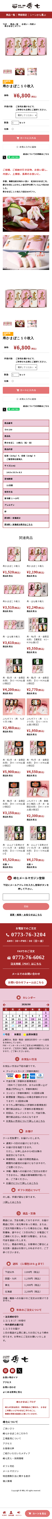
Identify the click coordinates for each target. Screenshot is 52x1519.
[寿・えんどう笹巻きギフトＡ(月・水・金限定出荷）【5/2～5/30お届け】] (14, 839)
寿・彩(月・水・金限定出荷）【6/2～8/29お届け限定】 (14, 681)
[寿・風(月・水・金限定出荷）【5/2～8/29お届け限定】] (38, 672)
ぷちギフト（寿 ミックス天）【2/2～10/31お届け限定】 (37, 722)
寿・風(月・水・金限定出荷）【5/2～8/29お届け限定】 (38, 681)
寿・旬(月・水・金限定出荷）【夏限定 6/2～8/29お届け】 (38, 639)
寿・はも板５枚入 (11, 636)
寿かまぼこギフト (13, 26)
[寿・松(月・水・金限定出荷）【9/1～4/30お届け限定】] (14, 754)
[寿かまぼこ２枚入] (14, 560)
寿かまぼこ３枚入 (35, 566)
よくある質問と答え (12, 1391)
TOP (5, 24)
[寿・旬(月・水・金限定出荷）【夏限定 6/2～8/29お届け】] (38, 631)
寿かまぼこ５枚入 (11, 601)
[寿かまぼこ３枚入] (38, 560)
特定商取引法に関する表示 (16, 1476)
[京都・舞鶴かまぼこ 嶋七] (26, 7)
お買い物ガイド (10, 1377)
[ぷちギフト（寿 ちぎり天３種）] (14, 713)
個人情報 (7, 1481)
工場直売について (12, 1438)
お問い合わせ (9, 1387)
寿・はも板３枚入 (35, 601)
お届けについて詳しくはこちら (22, 1183)
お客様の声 (8, 1448)
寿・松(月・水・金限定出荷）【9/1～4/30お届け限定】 (14, 763)
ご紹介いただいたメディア (16, 1453)
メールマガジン (11, 1471)
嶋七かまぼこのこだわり (15, 1433)
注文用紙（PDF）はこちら (26, 963)
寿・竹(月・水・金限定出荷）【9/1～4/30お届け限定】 (38, 763)
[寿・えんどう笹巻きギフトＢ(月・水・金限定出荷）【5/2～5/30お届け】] (38, 839)
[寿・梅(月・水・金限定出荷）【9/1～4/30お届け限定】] (14, 795)
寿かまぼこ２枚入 (11, 566)
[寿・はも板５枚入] (14, 631)
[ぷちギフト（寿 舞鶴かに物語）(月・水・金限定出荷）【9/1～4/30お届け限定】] (38, 795)
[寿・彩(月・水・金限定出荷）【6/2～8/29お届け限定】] (14, 672)
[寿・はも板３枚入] (38, 596)
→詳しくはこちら (12, 1202)
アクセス (7, 1382)
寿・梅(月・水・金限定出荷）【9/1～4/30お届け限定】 (14, 804)
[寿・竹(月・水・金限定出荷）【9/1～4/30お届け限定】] (38, 754)
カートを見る (39, 1513)
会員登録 (11, 1515)
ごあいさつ (8, 1428)
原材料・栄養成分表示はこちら (18, 524)
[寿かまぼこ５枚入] (14, 596)
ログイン (18, 1515)
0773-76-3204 (28, 934)
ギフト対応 (8, 1466)
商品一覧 (14, 24)
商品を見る (8, 575)
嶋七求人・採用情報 (13, 1458)
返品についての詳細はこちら (36, 154)
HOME (4, 1515)
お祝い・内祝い (29, 24)
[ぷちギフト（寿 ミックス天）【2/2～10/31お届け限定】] (38, 713)
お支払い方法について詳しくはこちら (25, 1121)
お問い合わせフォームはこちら (26, 982)
